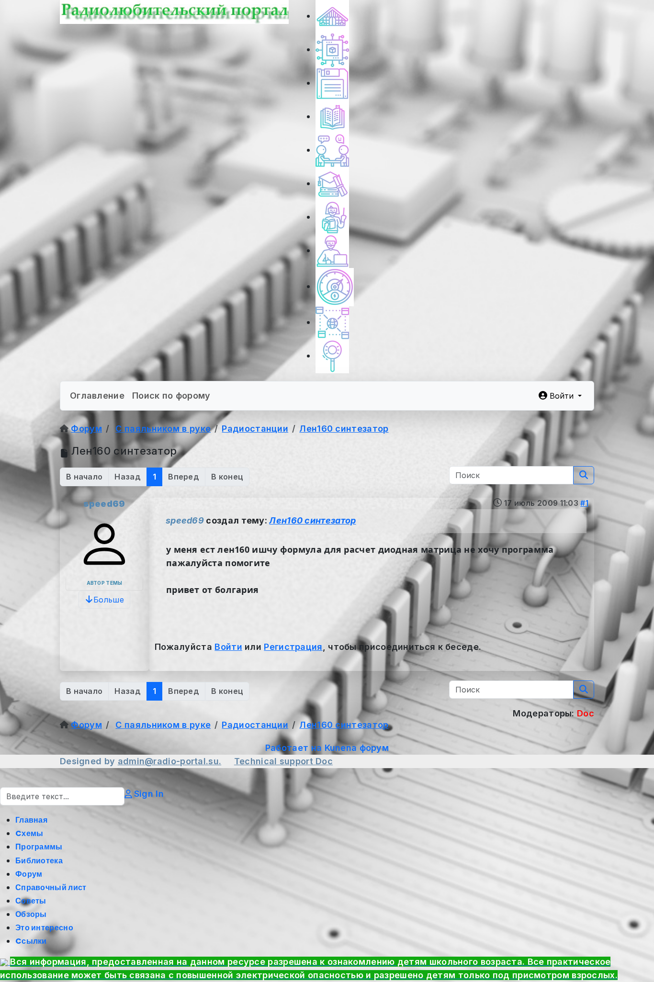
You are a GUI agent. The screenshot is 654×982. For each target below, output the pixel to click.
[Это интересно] (335, 286)
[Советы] (332, 217)
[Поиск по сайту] (332, 355)
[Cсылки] (332, 322)
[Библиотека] (332, 116)
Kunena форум (357, 748)
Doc (324, 761)
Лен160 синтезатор (312, 520)
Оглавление (97, 396)
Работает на (293, 748)
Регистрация (293, 647)
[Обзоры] (332, 250)
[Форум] (332, 150)
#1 (584, 503)
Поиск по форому (171, 396)
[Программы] (332, 83)
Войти (228, 647)
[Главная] (332, 16)
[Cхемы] (332, 49)
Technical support (275, 761)
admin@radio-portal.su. (170, 761)
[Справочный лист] (332, 183)
